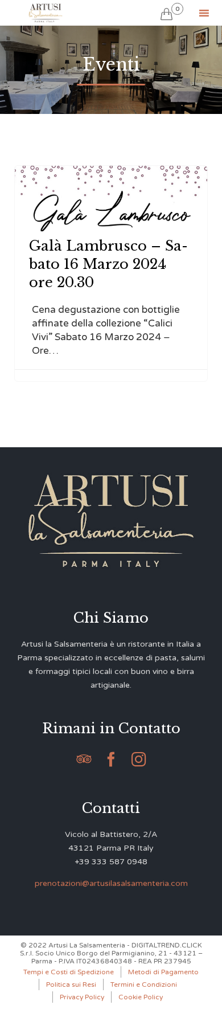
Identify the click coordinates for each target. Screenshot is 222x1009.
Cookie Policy (140, 997)
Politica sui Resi (71, 984)
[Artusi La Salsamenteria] (45, 13)
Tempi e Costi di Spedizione (68, 972)
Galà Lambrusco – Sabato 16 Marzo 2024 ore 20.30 (108, 264)
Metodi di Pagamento (163, 972)
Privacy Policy (82, 997)
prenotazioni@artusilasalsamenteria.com (111, 883)
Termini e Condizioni (143, 984)
